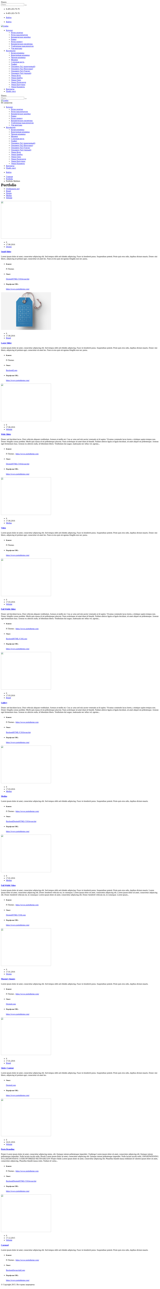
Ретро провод (16, 42)
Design (9, 193)
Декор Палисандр (18, 82)
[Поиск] (26, 5)
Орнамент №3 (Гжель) (20, 71)
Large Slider (6, 343)
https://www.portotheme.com (27, 454)
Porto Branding (7, 1149)
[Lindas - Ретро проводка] (4, 26)
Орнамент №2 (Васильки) (22, 69)
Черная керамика (18, 57)
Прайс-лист (11, 91)
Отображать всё (13, 189)
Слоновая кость (17, 62)
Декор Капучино (18, 84)
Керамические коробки (21, 37)
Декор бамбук (17, 78)
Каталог (9, 30)
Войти (9, 17)
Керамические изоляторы (22, 44)
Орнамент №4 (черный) (21, 73)
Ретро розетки (17, 33)
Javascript (25, 279)
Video (3, 528)
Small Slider (6, 252)
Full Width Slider (8, 609)
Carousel (5, 1245)
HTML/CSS (17, 279)
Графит (14, 64)
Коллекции (11, 51)
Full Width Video (8, 885)
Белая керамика (17, 53)
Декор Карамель (18, 87)
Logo (15, 370)
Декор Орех (16, 80)
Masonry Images (8, 979)
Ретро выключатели (19, 35)
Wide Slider (6, 434)
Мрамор (14, 60)
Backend (9, 370)
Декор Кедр (16, 75)
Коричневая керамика (20, 55)
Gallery (4, 703)
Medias (9, 195)
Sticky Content (7, 1068)
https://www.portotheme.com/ (17, 289)
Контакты (10, 89)
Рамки (13, 39)
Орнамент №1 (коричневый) (23, 66)
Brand (8, 191)
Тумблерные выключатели (22, 46)
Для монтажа (16, 48)
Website (9, 198)
